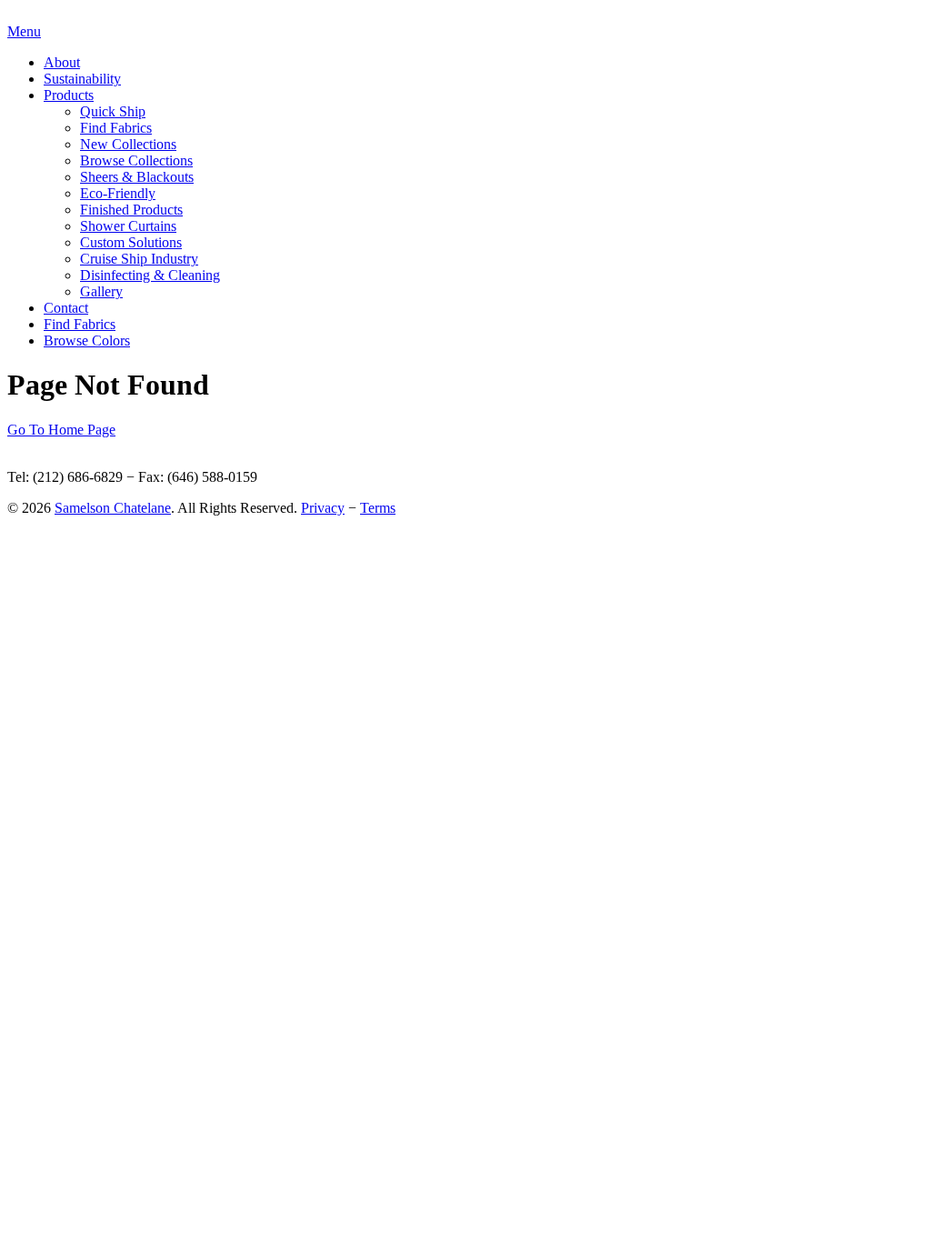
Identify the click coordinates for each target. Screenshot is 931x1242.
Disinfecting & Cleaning (150, 275)
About (62, 62)
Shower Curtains (128, 226)
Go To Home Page (61, 429)
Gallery (101, 291)
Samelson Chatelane (113, 508)
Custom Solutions (131, 242)
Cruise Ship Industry (139, 258)
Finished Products (131, 209)
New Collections (128, 144)
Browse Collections (136, 160)
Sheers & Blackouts (137, 177)
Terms (377, 508)
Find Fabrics (116, 127)
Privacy (323, 508)
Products (69, 95)
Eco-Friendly (117, 193)
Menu (24, 31)
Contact (66, 308)
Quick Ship (112, 111)
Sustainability (82, 78)
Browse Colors (87, 340)
